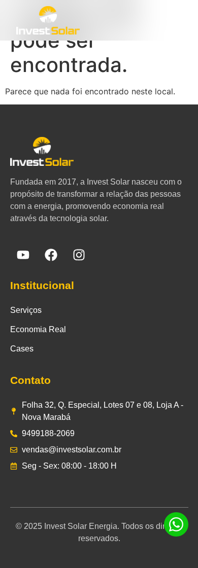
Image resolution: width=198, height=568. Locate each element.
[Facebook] (50, 255)
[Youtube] (23, 255)
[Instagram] (78, 255)
